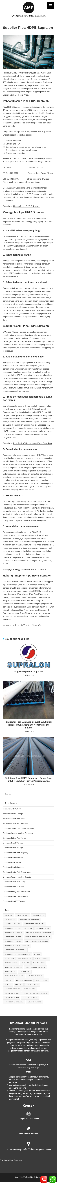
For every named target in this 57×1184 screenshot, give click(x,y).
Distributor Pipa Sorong (12, 862)
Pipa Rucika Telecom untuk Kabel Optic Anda (32, 443)
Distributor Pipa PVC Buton (13, 887)
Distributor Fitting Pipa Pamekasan (16, 892)
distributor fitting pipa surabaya (18, 928)
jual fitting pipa (41, 958)
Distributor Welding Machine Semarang (18, 833)
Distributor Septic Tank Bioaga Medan (17, 872)
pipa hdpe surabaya (24, 980)
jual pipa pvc (24, 971)
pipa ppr (8, 984)
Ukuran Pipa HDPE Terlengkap (26, 206)
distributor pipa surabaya (15, 950)
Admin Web (37, 625)
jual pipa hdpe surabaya (35, 967)
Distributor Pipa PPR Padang (14, 882)
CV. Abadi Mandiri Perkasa (15, 332)
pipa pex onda (41, 980)
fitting (37, 954)
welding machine (34, 1002)
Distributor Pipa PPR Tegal (13, 848)
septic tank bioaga (12, 989)
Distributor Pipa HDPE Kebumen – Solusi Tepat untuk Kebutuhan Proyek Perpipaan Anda (28, 779)
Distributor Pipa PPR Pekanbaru (15, 896)
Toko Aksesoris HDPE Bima (14, 819)
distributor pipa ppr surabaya (37, 937)
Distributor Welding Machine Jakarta (17, 877)
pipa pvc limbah (32, 984)
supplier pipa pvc (30, 997)
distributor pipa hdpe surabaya (39, 932)
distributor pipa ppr (13, 937)
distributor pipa (42, 928)
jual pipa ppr (10, 971)
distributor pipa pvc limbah (36, 941)
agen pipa (8, 915)
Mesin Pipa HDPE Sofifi (12, 809)
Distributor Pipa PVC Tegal (13, 843)
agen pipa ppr (38, 915)
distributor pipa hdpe (13, 932)
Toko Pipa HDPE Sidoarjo (13, 814)
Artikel (9, 625)
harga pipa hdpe (24, 958)
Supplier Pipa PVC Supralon (28, 671)
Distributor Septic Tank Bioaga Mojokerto (18, 828)
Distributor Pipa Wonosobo (13, 857)
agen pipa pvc (10, 919)
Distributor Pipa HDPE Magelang (15, 853)
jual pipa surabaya (34, 976)
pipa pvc (18, 984)
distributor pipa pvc (13, 941)
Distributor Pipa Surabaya (11, 1160)
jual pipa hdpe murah (13, 967)
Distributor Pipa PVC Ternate (14, 901)
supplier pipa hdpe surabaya (35, 993)
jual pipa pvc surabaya (14, 976)
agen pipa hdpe (23, 915)
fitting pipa (9, 958)
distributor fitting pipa (34, 924)
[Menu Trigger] (50, 5)
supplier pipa (29, 989)
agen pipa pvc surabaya (29, 919)
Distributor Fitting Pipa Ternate (14, 838)
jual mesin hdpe (11, 963)
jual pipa (25, 963)
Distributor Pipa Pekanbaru (13, 867)
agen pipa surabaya (12, 924)
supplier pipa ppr (12, 997)
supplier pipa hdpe (12, 993)
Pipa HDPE (20, 625)
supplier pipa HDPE (41, 92)
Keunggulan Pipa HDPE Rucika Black (29, 569)
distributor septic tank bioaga (17, 954)
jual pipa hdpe (39, 963)
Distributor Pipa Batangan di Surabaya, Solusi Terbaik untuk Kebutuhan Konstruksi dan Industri (28, 725)
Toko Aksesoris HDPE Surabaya (15, 823)
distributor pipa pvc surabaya (17, 945)
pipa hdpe (8, 980)
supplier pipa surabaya (14, 1002)
